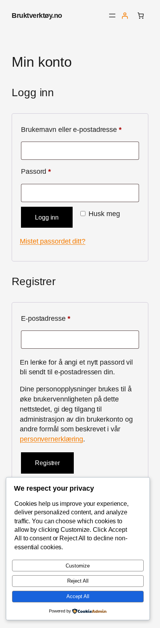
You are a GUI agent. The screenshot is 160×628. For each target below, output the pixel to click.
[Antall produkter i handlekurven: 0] (140, 15)
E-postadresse (58, 318)
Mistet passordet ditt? (52, 241)
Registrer (47, 462)
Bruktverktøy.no (37, 15)
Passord (48, 171)
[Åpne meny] (112, 15)
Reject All (78, 581)
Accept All (77, 596)
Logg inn (47, 217)
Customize (78, 566)
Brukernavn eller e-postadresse (80, 129)
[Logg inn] (124, 15)
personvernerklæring (51, 439)
